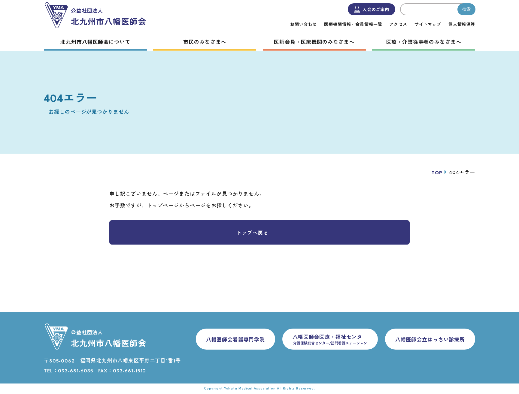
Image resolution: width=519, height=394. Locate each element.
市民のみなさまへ (204, 42)
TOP (437, 173)
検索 (466, 9)
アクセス (398, 25)
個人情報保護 (461, 25)
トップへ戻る (252, 233)
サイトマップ (427, 25)
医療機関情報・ (353, 25)
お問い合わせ (303, 25)
